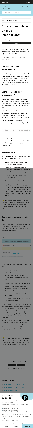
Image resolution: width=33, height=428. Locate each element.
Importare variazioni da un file (13, 390)
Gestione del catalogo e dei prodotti (19, 6)
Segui (16, 43)
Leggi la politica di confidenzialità (10, 420)
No (21, 365)
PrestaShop (5, 6)
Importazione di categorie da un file (14, 387)
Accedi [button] (28, 2)
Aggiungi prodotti (6, 8)
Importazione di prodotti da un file (14, 384)
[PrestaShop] (6, 2)
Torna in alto (6, 375)
